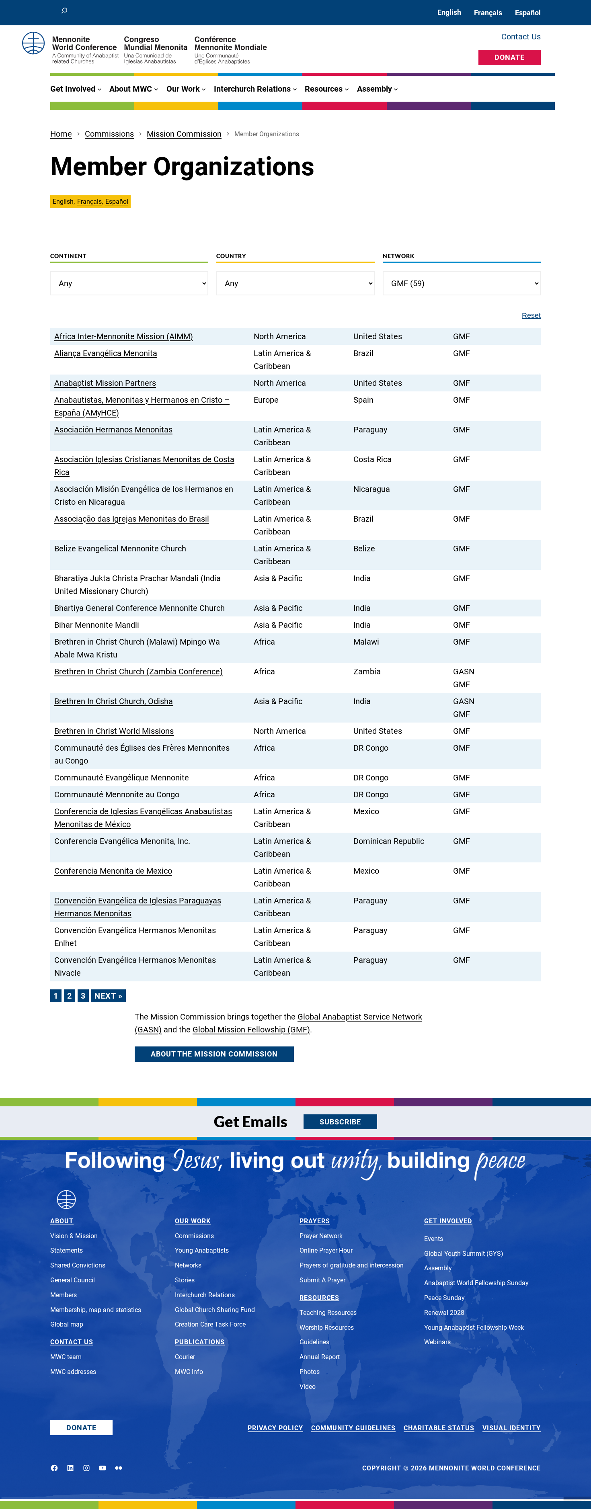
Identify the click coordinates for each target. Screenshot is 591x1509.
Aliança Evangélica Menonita (105, 353)
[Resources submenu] (347, 89)
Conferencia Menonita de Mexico (113, 871)
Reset (531, 315)
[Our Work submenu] (203, 89)
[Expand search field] (64, 12)
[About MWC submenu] (156, 89)
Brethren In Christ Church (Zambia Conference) (138, 671)
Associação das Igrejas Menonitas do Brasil (131, 519)
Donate (510, 57)
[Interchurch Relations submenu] (295, 89)
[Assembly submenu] (396, 89)
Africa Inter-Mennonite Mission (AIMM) (123, 336)
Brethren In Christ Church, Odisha (113, 701)
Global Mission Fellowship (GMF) (251, 1029)
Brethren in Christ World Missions (114, 731)
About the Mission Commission (214, 1054)
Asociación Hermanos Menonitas (113, 429)
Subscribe (340, 1122)
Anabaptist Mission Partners (105, 383)
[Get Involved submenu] (99, 89)
